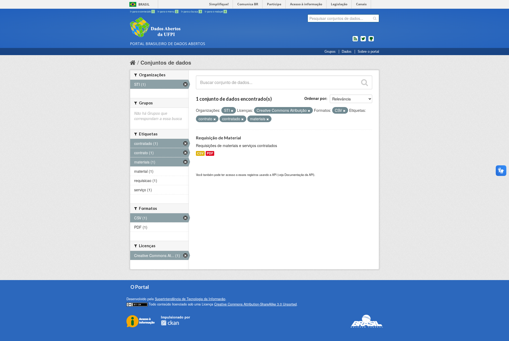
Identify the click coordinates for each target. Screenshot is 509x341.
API (274, 174)
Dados (347, 52)
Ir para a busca (191, 11)
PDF (210, 153)
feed (355, 41)
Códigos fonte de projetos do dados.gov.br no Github (371, 41)
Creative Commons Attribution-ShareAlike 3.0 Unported (255, 304)
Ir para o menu (167, 11)
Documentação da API (298, 174)
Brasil (144, 4)
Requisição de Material (218, 137)
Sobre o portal (368, 52)
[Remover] (232, 110)
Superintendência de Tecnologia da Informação (190, 298)
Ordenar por (315, 98)
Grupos (330, 52)
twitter (363, 41)
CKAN (170, 323)
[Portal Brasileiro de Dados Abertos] (187, 27)
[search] (374, 18)
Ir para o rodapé (215, 11)
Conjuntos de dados (166, 62)
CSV (200, 153)
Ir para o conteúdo (142, 11)
